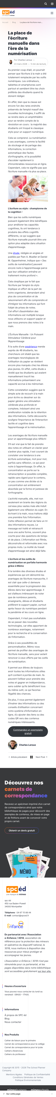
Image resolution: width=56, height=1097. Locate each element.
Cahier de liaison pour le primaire (20, 1040)
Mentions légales (14, 1074)
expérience (31, 346)
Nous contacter (13, 1022)
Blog (7, 1018)
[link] (52, 4)
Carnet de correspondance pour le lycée (24, 1047)
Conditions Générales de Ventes (28, 1077)
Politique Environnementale (28, 1080)
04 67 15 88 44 (24, 912)
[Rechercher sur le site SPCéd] (46, 4)
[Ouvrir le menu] (52, 13)
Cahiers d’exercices (14, 1051)
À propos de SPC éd (15, 1015)
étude (16, 253)
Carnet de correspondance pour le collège (25, 1044)
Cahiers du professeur (15, 1054)
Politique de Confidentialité (37, 1074)
